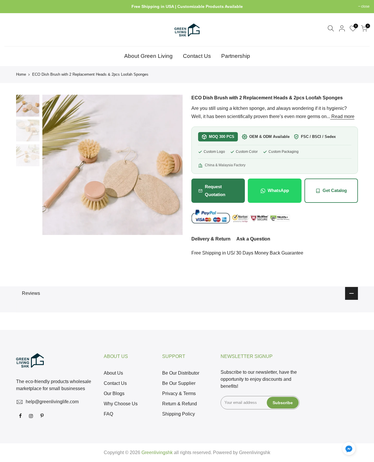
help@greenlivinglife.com (52, 401)
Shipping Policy (178, 413)
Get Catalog (335, 190)
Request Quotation (215, 190)
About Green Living (148, 56)
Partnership (235, 56)
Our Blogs (114, 393)
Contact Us (197, 56)
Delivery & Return (211, 238)
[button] (348, 449)
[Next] (172, 165)
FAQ (108, 413)
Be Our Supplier (178, 383)
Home (21, 74)
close (11, 6)
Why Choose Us (121, 403)
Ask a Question (253, 238)
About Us (113, 373)
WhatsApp (278, 190)
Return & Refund (179, 403)
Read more (342, 116)
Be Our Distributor (180, 373)
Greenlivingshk (254, 452)
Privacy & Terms (179, 393)
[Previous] (53, 165)
